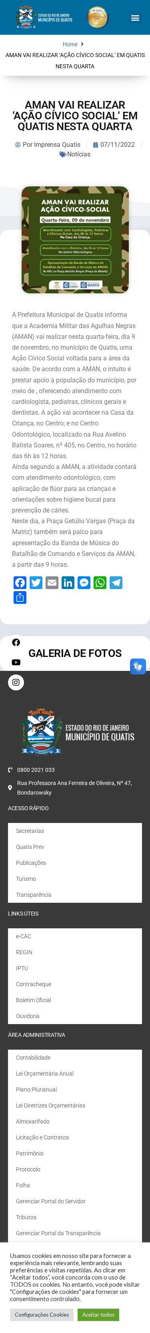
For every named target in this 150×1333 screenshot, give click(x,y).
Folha (23, 1185)
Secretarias (30, 831)
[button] (135, 17)
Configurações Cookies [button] (42, 1314)
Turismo (26, 879)
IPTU (22, 968)
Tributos (26, 1217)
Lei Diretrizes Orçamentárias (50, 1105)
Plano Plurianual (36, 1089)
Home (70, 44)
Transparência (34, 895)
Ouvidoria (28, 1016)
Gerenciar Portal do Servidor (51, 1201)
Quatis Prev (30, 847)
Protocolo (28, 1169)
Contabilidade (33, 1057)
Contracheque (33, 984)
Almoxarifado (33, 1121)
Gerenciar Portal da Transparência (58, 1233)
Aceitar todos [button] (98, 1314)
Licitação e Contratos (42, 1137)
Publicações (31, 863)
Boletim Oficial (33, 1000)
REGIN (24, 952)
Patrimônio (30, 1153)
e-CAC (23, 936)
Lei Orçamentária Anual (45, 1073)
